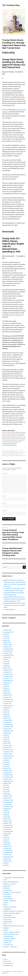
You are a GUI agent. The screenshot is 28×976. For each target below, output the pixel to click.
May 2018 (6, 815)
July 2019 (6, 785)
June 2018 (6, 812)
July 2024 (6, 659)
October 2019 (7, 779)
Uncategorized (8, 944)
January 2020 (8, 773)
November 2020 (8, 752)
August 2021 (7, 733)
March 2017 (7, 844)
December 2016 (8, 850)
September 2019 (8, 781)
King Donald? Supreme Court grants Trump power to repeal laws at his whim (14, 605)
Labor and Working (6, 454)
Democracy (7, 886)
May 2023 (6, 689)
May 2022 (6, 714)
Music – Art (7, 923)
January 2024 (7, 672)
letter (6, 109)
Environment (22, 452)
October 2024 (8, 653)
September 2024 (8, 655)
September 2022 (8, 705)
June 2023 (6, 686)
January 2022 (7, 722)
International (8, 915)
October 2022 (7, 703)
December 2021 (8, 724)
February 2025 (8, 644)
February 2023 (8, 695)
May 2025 (6, 638)
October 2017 (7, 829)
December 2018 (8, 800)
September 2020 (8, 756)
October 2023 (7, 678)
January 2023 (7, 697)
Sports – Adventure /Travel (12, 932)
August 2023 (7, 682)
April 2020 (7, 766)
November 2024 (8, 651)
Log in (5, 959)
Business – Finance (10, 884)
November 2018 (8, 802)
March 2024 (7, 668)
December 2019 (8, 775)
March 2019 (7, 794)
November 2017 (8, 827)
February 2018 (8, 821)
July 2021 (6, 735)
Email (4, 503)
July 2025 (6, 634)
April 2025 (7, 640)
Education (7, 888)
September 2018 (8, 806)
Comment (5, 473)
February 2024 (8, 670)
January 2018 (7, 823)
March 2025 (7, 642)
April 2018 (7, 817)
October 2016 (7, 854)
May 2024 (6, 663)
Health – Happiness (10, 900)
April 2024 (7, 665)
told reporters (11, 363)
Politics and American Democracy (14, 926)
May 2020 (6, 764)
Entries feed (7, 961)
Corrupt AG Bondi (9, 609)
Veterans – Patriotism (10, 947)
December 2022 (8, 699)
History (6, 902)
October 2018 (7, 804)
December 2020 (8, 749)
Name (4, 496)
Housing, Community (10, 907)
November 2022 (8, 701)
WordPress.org (8, 965)
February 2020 (8, 770)
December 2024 (8, 649)
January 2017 (7, 848)
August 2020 (7, 758)
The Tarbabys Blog (10, 5)
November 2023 (8, 676)
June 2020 (7, 762)
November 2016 (8, 852)
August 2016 (7, 859)
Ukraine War (7, 942)
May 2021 (6, 739)
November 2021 (8, 726)
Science (6, 930)
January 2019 (7, 798)
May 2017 (6, 840)
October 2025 (7, 630)
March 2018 (7, 819)
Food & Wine (7, 894)
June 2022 (6, 712)
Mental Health (8, 921)
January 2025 (7, 647)
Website (4, 510)
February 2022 (8, 720)
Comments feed (8, 963)
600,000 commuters (15, 315)
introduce (7, 323)
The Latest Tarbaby (9, 938)
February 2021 (8, 745)
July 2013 (6, 863)
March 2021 (7, 743)
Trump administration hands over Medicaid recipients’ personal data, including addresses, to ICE (14, 599)
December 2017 (8, 825)
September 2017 (8, 831)
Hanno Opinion (8, 898)
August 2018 (7, 808)
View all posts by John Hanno (9, 445)
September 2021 (8, 731)
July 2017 (6, 836)
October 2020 (8, 754)
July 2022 (6, 710)
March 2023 (7, 693)
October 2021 (7, 728)
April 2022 (7, 716)
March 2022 (7, 718)
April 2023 (7, 691)
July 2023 (6, 684)
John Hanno (5, 450)
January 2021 (7, 747)
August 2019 (7, 783)
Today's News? (11, 455)
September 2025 (8, 632)
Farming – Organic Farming (12, 892)
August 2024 (7, 657)
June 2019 (6, 787)
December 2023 (8, 674)
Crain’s (13, 300)
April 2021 (7, 741)
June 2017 (6, 838)
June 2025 (6, 636)
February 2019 (8, 796)
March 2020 (7, 768)
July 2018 (6, 810)
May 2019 (6, 789)
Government (7, 896)
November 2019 (8, 777)
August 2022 (7, 707)
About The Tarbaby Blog (11, 881)
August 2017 (7, 833)
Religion (6, 928)
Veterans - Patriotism (21, 455)
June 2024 (6, 661)
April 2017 (7, 842)
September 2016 (8, 857)
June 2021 (6, 737)
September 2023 (8, 680)
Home (5, 905)
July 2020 (6, 760)
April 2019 (7, 791)
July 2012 (6, 865)
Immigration (7, 909)
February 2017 (8, 846)
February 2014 (8, 861)
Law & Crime (7, 919)
